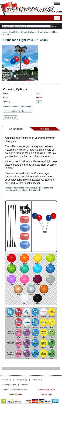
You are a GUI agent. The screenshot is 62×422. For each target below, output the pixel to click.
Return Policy (37, 380)
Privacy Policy (21, 380)
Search (54, 26)
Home (4, 32)
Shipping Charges (9, 385)
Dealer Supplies (15, 394)
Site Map (24, 385)
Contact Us (6, 380)
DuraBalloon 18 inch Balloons (22, 32)
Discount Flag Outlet (46, 389)
